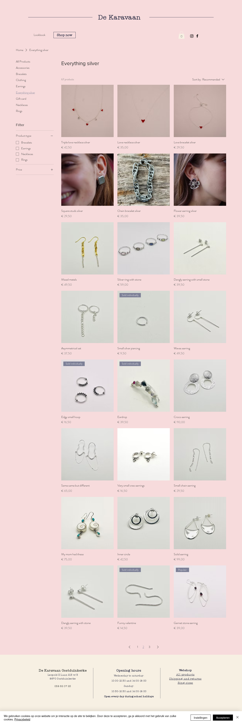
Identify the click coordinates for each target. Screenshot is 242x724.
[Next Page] (158, 647)
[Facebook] (197, 36)
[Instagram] (192, 36)
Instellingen (200, 717)
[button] (181, 35)
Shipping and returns (185, 678)
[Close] (237, 717)
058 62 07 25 (62, 686)
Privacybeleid (22, 719)
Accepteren (223, 717)
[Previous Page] (129, 647)
